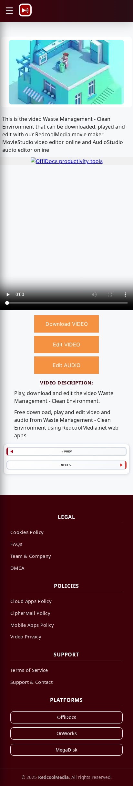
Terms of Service (29, 670)
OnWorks (66, 733)
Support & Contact (31, 682)
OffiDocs (66, 717)
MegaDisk (66, 750)
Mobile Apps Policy (32, 625)
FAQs (16, 544)
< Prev (67, 451)
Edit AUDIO (66, 365)
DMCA (17, 568)
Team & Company (30, 556)
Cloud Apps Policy (31, 601)
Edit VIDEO (66, 344)
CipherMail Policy (30, 613)
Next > (66, 465)
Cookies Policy (27, 532)
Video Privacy (25, 636)
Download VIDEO (67, 324)
